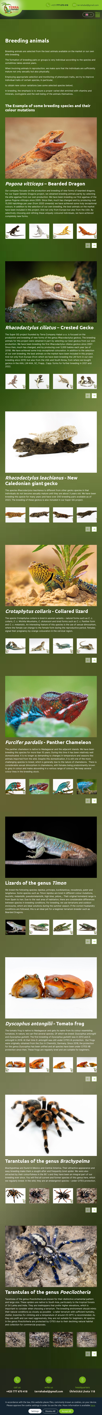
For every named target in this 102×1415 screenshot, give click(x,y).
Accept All (66, 1411)
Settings (35, 1411)
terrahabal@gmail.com (88, 4)
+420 (59, 4)
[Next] (94, 245)
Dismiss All (50, 1411)
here (93, 1405)
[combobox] (88, 14)
